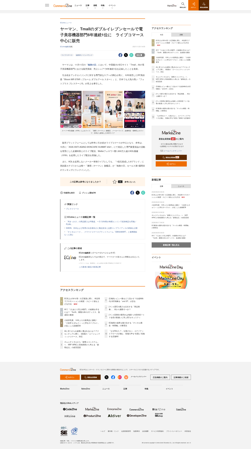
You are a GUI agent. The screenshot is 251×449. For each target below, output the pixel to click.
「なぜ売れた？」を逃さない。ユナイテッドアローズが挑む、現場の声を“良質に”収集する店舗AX (127, 334)
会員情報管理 (126, 431)
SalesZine (85, 388)
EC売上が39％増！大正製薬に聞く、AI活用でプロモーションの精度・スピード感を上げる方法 (82, 301)
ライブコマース (66, 55)
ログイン (172, 164)
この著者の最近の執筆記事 (90, 266)
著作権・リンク (113, 431)
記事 (87, 5)
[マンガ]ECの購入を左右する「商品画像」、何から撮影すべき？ (124, 308)
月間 (181, 34)
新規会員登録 (172, 157)
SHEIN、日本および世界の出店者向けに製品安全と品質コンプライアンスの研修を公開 (101, 228)
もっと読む (68, 234)
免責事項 (136, 431)
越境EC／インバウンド (84, 55)
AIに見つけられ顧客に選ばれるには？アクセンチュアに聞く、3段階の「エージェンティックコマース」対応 (82, 334)
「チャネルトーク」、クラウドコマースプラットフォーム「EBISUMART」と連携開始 (101, 231)
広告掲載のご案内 (160, 377)
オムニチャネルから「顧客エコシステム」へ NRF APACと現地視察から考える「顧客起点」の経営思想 (81, 345)
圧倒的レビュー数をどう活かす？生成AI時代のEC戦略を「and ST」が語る (126, 299)
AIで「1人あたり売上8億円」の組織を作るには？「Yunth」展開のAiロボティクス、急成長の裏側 (82, 312)
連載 (95, 5)
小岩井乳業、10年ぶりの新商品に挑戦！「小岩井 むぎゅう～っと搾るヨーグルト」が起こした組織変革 (82, 323)
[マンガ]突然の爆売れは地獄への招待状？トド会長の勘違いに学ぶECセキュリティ (127, 316)
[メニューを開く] (47, 5)
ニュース (78, 5)
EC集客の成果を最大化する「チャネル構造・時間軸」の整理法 (125, 324)
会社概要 (145, 431)
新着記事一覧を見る (171, 245)
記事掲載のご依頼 (181, 377)
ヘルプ (102, 431)
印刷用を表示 (69, 192)
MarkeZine (64, 388)
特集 (103, 5)
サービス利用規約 (157, 431)
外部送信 (188, 431)
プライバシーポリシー (174, 431)
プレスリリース (72, 208)
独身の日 (92, 64)
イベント (112, 5)
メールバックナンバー (173, 150)
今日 (161, 34)
